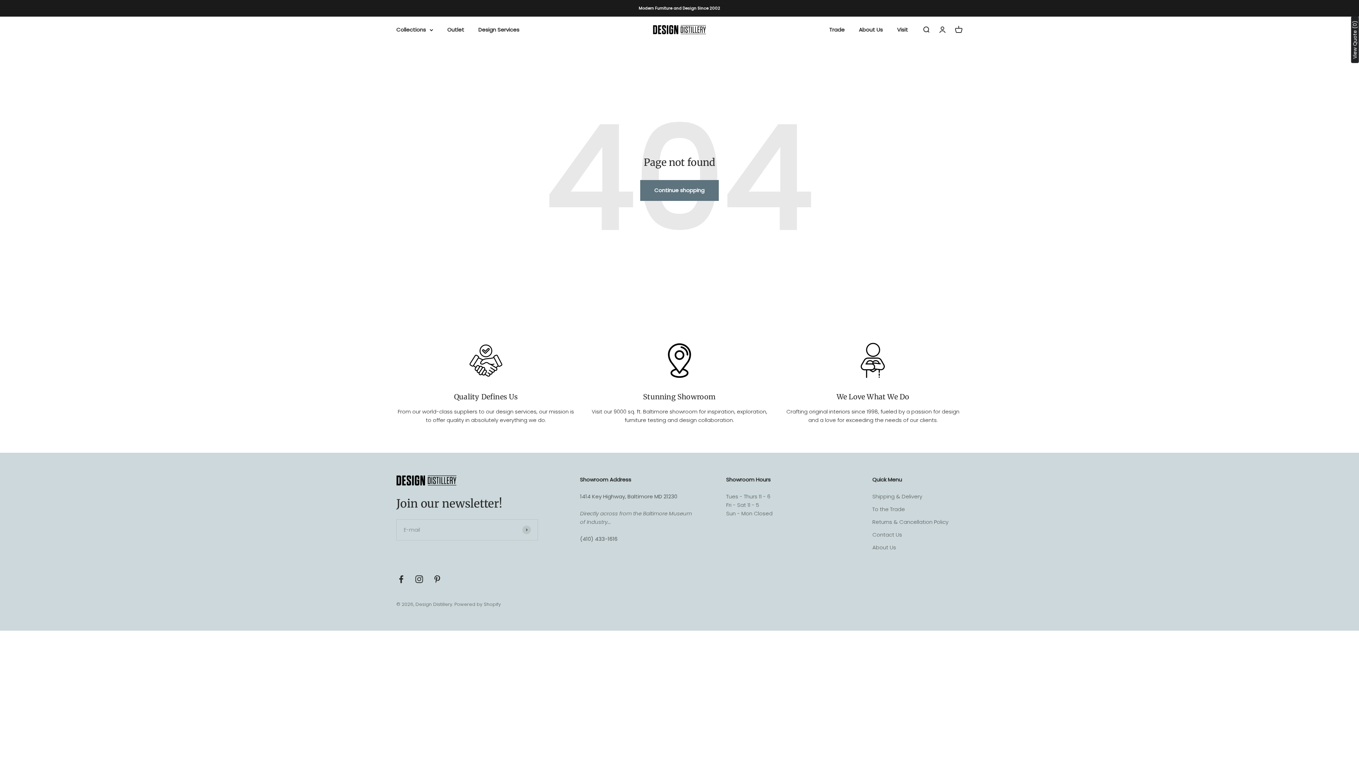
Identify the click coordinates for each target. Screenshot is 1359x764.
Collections (411, 29)
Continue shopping (679, 190)
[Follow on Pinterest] (437, 579)
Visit (902, 29)
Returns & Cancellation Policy (910, 522)
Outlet (455, 29)
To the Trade (888, 509)
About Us (871, 29)
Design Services (499, 29)
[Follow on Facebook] (401, 579)
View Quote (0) (1355, 40)
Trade (837, 29)
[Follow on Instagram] (419, 579)
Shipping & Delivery (897, 496)
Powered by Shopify (477, 604)
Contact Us (887, 534)
